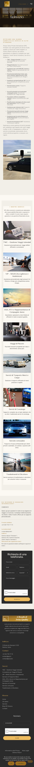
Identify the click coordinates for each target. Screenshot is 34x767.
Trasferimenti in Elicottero (17, 474)
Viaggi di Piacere (17, 344)
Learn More (21, 763)
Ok (11, 763)
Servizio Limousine (17, 441)
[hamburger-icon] (31, 4)
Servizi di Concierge (17, 409)
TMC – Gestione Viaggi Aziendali (17, 242)
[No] (30, 761)
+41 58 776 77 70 (7, 525)
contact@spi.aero (7, 531)
